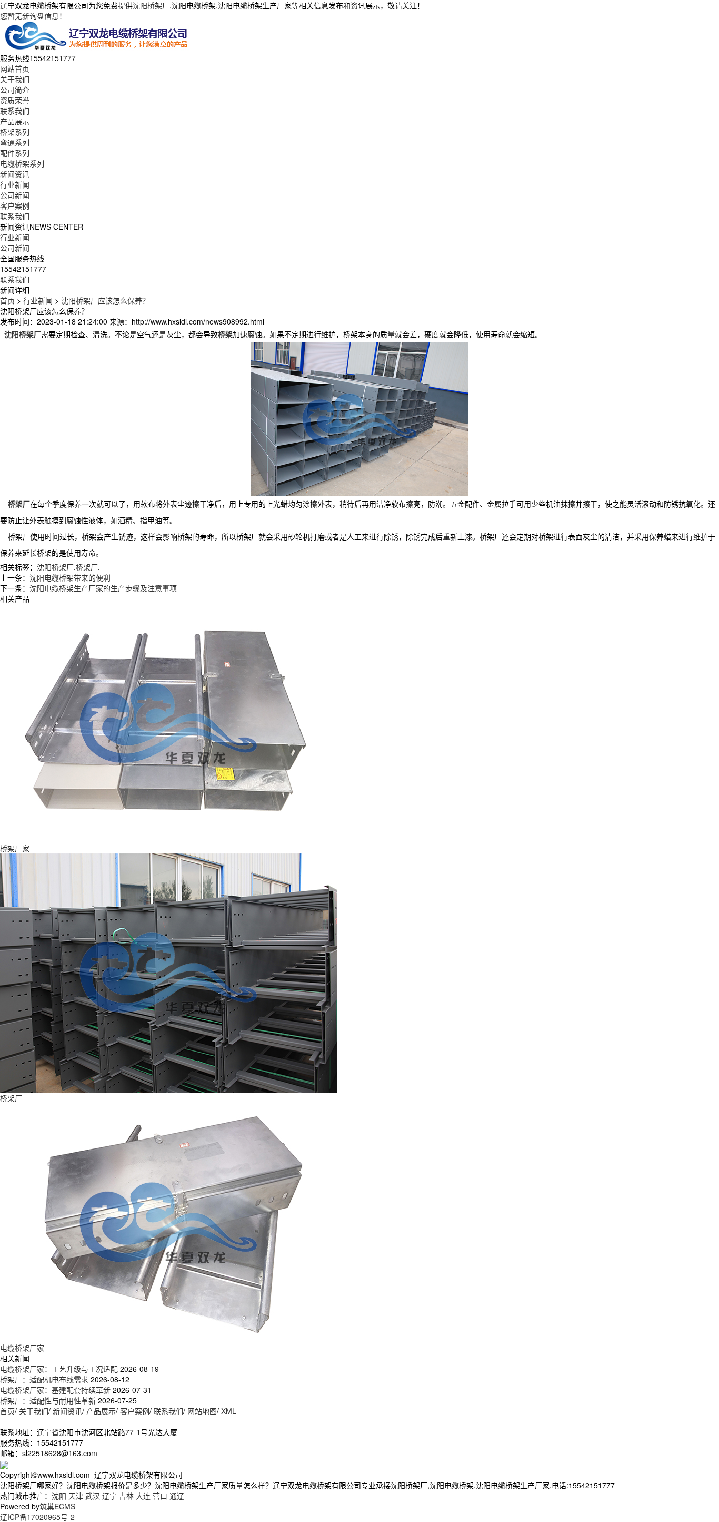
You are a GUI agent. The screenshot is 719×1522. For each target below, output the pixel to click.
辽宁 (109, 1495)
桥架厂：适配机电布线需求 (44, 1379)
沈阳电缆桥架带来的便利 (70, 577)
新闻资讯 (14, 174)
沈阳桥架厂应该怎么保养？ (105, 300)
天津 (75, 1495)
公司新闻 (14, 195)
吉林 (126, 1495)
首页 (7, 300)
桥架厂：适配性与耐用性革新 (48, 1400)
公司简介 (14, 89)
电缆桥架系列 (22, 163)
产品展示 (14, 121)
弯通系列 (14, 142)
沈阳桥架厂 (151, 5)
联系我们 (14, 110)
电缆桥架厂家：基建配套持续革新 (55, 1389)
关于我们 (14, 79)
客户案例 (14, 205)
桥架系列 (14, 131)
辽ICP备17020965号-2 (37, 1516)
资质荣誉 (14, 100)
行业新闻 (14, 184)
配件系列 (14, 153)
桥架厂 (87, 567)
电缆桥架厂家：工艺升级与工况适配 (59, 1368)
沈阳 (59, 1495)
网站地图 (202, 1411)
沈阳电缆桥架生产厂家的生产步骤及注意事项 (103, 588)
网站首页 (14, 68)
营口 (160, 1495)
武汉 (92, 1495)
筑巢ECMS (57, 1506)
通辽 (176, 1495)
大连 (143, 1495)
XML (228, 1411)
